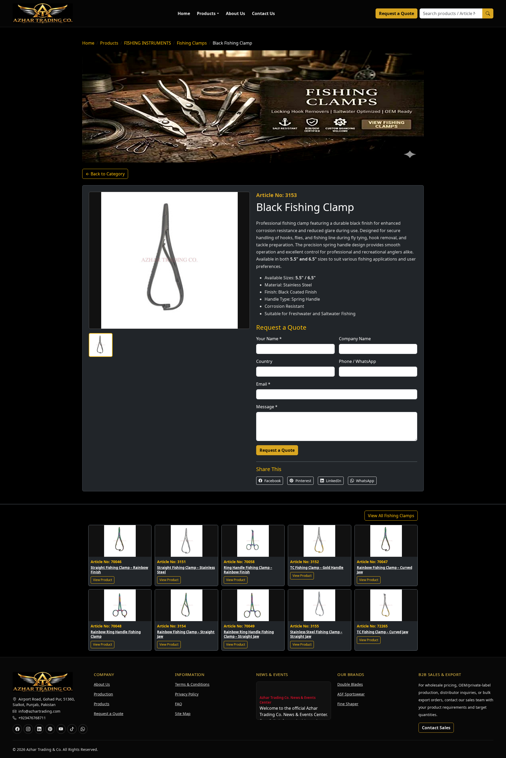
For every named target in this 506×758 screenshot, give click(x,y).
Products (206, 13)
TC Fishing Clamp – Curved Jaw (382, 632)
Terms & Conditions (192, 684)
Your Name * (269, 339)
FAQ (178, 703)
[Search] (487, 13)
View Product (102, 580)
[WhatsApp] (82, 729)
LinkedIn (333, 480)
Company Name (355, 339)
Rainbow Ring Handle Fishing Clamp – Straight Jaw (249, 634)
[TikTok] (71, 729)
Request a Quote (396, 13)
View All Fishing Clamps (391, 516)
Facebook (272, 480)
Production (103, 694)
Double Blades (350, 684)
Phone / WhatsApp (357, 361)
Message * (267, 407)
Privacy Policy (186, 694)
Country (264, 361)
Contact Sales (436, 728)
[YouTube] (61, 729)
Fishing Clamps (192, 43)
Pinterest (302, 480)
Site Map (183, 713)
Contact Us (263, 13)
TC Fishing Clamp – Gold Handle (316, 567)
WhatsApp (364, 480)
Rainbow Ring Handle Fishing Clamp (116, 634)
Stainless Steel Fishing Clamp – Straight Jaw (316, 634)
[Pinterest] (50, 729)
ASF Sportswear (351, 694)
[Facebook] (17, 729)
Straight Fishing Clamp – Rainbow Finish (119, 569)
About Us (235, 13)
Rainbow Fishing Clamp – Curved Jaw (384, 569)
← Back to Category (105, 174)
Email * (263, 384)
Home (184, 13)
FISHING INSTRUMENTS (147, 43)
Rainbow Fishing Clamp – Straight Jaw (186, 634)
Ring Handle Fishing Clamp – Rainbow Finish (248, 569)
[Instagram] (28, 729)
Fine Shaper (347, 703)
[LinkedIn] (39, 729)
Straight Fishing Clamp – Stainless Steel (186, 569)
